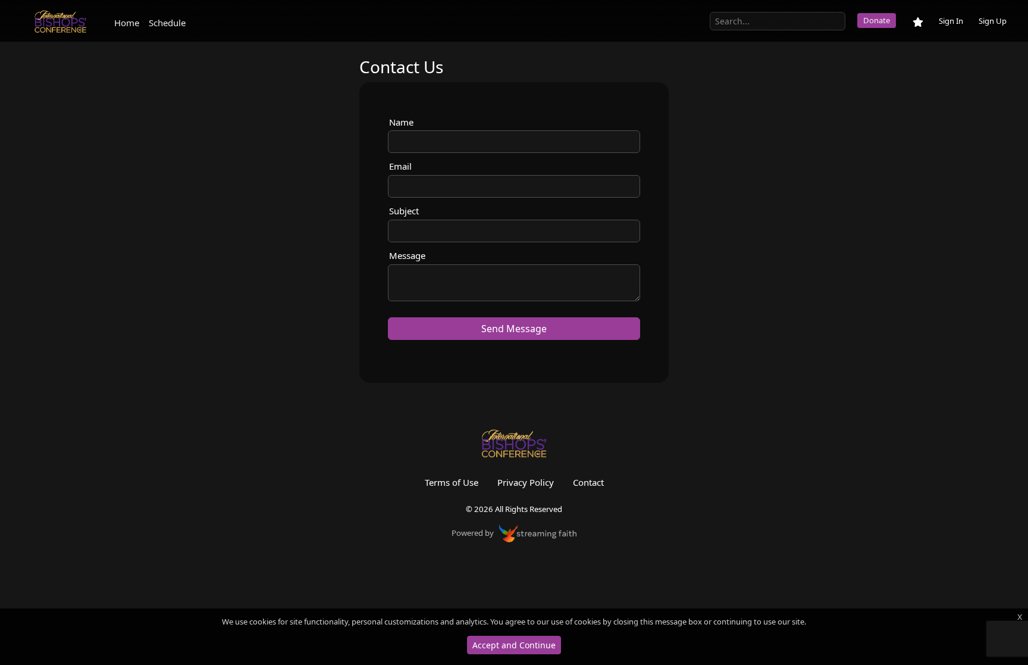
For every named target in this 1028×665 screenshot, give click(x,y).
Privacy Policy (525, 482)
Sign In (951, 20)
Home (126, 23)
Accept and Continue (514, 645)
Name (401, 122)
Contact (588, 482)
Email (400, 166)
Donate (876, 20)
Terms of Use (451, 482)
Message (407, 255)
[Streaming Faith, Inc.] (537, 532)
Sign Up (993, 20)
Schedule (167, 23)
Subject (404, 211)
